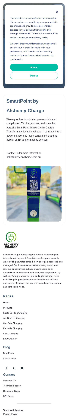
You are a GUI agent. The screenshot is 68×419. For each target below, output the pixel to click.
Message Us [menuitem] (9, 380)
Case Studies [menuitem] (9, 358)
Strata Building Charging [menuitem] (15, 313)
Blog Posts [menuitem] (8, 353)
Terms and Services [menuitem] (13, 410)
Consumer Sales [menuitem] (11, 391)
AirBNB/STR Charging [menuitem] (14, 318)
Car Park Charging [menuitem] (12, 323)
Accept (34, 67)
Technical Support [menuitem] (12, 385)
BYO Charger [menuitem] (10, 338)
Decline (34, 75)
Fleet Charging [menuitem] (10, 333)
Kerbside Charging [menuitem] (12, 328)
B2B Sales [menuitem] (8, 396)
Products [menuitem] (7, 307)
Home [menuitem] (6, 302)
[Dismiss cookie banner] (57, 12)
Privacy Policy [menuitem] (10, 414)
